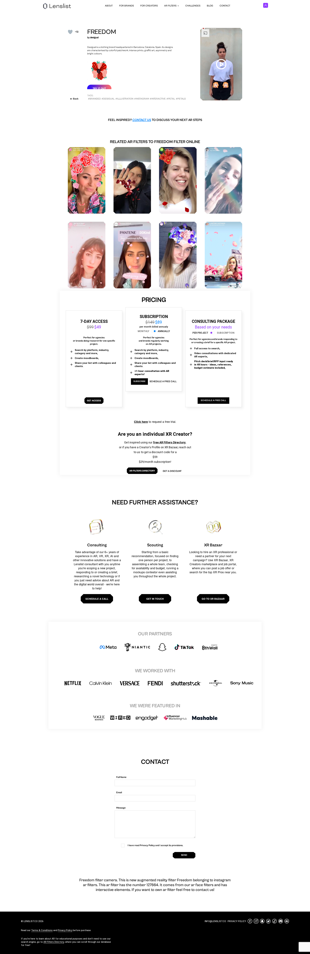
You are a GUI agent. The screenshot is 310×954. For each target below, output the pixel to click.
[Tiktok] (274, 921)
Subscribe (139, 381)
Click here (141, 422)
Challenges (192, 5)
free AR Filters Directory (169, 442)
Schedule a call (96, 599)
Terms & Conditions (42, 930)
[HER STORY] (178, 255)
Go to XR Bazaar (213, 599)
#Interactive (158, 98)
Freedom (101, 32)
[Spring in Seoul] (86, 255)
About (109, 5)
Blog (210, 5)
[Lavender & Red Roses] (132, 180)
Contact (225, 5)
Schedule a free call (163, 381)
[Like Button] (70, 32)
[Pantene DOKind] (132, 255)
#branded (94, 98)
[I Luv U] (223, 180)
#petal (170, 98)
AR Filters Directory (53, 941)
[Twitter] (268, 921)
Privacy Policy (65, 930)
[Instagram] (256, 921)
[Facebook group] (286, 921)
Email (119, 792)
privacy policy (237, 921)
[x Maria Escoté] (86, 180)
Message (121, 807)
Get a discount (172, 471)
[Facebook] (250, 921)
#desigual (108, 98)
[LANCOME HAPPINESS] (223, 255)
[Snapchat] (262, 921)
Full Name (121, 777)
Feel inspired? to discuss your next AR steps (155, 120)
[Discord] (280, 921)
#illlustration (124, 98)
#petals (181, 98)
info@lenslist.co (215, 921)
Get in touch (155, 599)
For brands (126, 5)
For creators (149, 5)
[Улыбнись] (178, 180)
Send (184, 855)
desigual (94, 37)
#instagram (141, 98)
